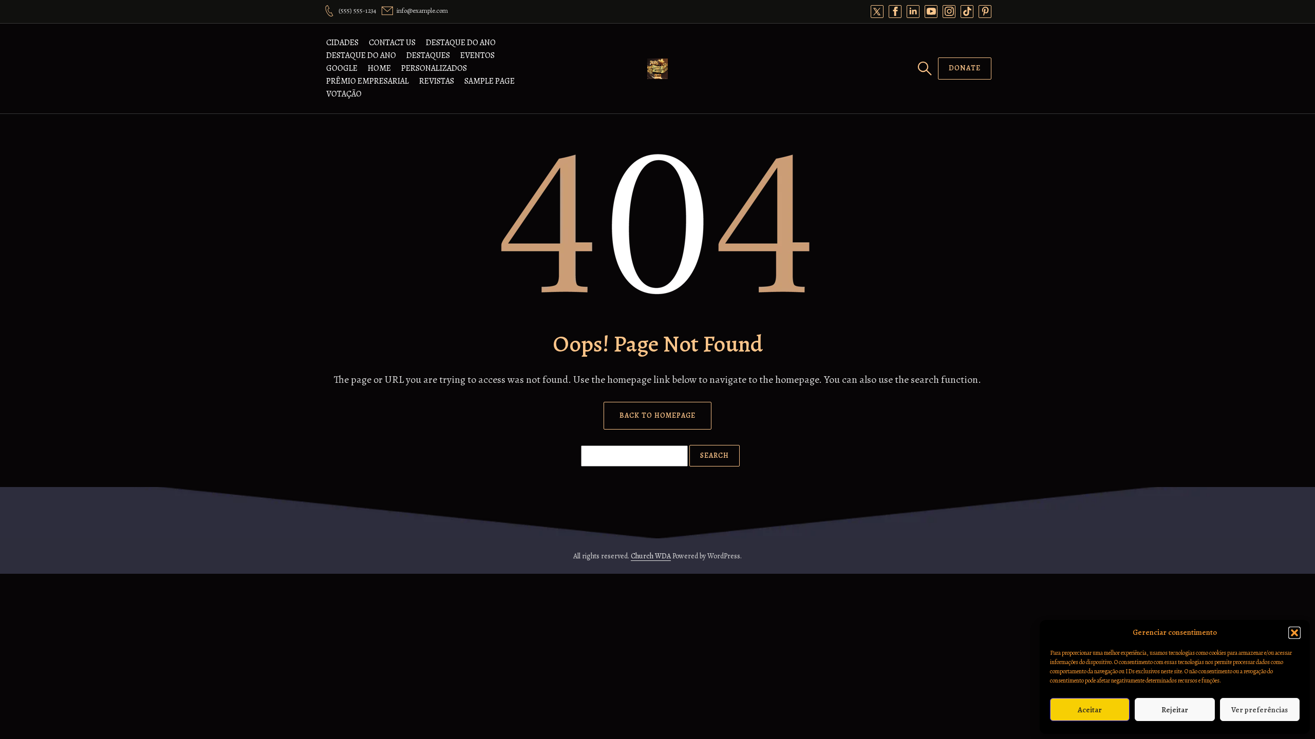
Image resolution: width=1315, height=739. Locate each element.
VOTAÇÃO (344, 94)
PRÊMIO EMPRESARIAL (367, 81)
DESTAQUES (428, 55)
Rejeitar (1174, 710)
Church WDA (651, 556)
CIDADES (342, 42)
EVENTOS (477, 55)
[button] (1294, 633)
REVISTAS (436, 81)
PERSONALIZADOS (434, 68)
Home (379, 68)
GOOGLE (342, 68)
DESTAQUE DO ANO (461, 42)
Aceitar (1090, 710)
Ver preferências (1259, 710)
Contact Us (392, 42)
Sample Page (489, 81)
